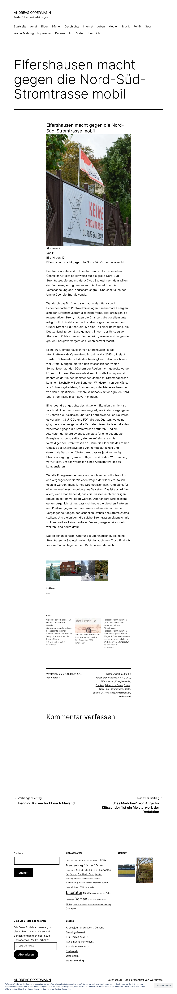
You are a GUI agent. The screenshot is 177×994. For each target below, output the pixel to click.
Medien (114, 26)
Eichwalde (105, 869)
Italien (104, 882)
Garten (78, 879)
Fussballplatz (71, 879)
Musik (126, 26)
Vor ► (50, 253)
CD (96, 865)
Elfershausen (107, 681)
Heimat (89, 883)
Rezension (70, 900)
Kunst (87, 887)
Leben (101, 26)
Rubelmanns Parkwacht (80, 941)
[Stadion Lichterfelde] (126, 870)
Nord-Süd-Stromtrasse (111, 689)
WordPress (156, 979)
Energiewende (122, 681)
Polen (108, 893)
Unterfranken (123, 692)
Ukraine (84, 905)
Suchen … (20, 853)
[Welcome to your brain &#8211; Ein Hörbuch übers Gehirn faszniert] (60, 632)
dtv (97, 870)
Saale (127, 689)
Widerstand (125, 696)
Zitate (79, 33)
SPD (99, 900)
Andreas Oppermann (32, 13)
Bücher (56, 26)
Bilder (44, 26)
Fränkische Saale (114, 685)
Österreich (71, 908)
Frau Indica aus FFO (77, 936)
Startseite (20, 26)
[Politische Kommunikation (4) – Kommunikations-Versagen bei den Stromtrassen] (118, 633)
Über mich (93, 33)
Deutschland (70, 870)
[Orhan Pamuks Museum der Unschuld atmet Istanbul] (88, 625)
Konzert (76, 887)
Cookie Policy (67, 989)
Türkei (69, 904)
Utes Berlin (72, 955)
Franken (100, 685)
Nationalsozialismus (97, 893)
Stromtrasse (108, 692)
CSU (128, 677)
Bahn (95, 861)
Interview (97, 883)
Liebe (92, 887)
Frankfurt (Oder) (86, 874)
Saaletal (97, 692)
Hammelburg (72, 882)
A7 (123, 677)
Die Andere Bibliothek (85, 870)
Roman (81, 899)
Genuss (85, 878)
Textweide (72, 951)
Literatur (74, 892)
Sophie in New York (77, 946)
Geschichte (72, 26)
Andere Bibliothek (83, 860)
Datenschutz (63, 33)
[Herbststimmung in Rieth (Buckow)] (144, 870)
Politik (137, 26)
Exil (67, 874)
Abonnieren (26, 954)
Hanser (82, 883)
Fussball (98, 874)
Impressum (44, 33)
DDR (100, 865)
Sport (148, 26)
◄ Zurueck (53, 248)
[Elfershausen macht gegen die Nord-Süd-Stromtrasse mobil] (88, 189)
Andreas (55, 677)
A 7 (119, 677)
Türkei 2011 (77, 905)
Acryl (33, 26)
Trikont (103, 900)
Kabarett (69, 887)
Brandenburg (74, 865)
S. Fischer (92, 900)
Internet (88, 26)
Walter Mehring (24, 33)
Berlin (101, 860)
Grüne (127, 685)
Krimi (82, 887)
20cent (69, 860)
